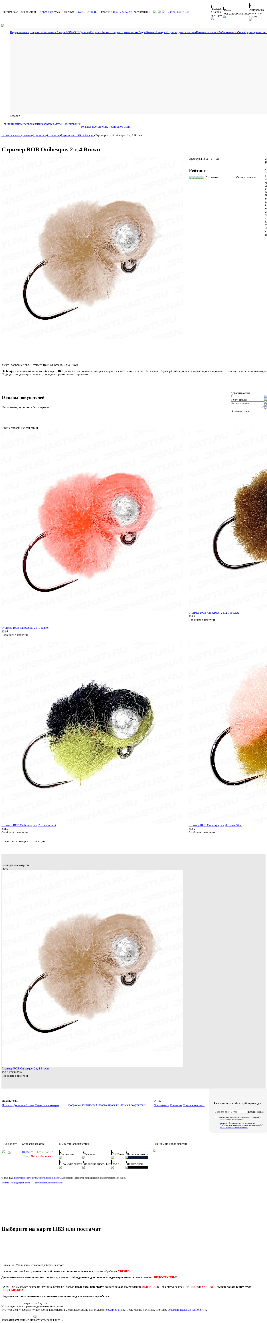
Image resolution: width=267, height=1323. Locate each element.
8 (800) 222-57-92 (121, 11)
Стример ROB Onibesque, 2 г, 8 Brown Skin (215, 825)
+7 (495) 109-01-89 (85, 11)
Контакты (176, 1105)
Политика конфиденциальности (15, 1182)
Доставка (19, 1105)
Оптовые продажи (107, 1104)
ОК (35, 1316)
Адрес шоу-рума (50, 11)
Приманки (127, 32)
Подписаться (256, 1111)
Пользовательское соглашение (48, 1182)
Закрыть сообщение (35, 1303)
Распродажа (29, 123)
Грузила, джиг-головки (181, 32)
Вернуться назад (11, 135)
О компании (161, 1105)
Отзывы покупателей (133, 1104)
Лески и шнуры (111, 32)
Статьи (58, 123)
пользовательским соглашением (234, 1127)
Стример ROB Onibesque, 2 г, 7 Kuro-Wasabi (28, 825)
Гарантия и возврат (47, 1105)
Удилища (84, 32)
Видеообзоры (45, 123)
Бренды (17, 123)
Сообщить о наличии (14, 634)
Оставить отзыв (246, 177)
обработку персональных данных (233, 1125)
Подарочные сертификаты (26, 32)
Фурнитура (251, 32)
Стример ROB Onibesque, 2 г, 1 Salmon (25, 627)
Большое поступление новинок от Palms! (106, 126)
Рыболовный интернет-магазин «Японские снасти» (37, 1178)
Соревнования (71, 123)
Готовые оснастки (207, 32)
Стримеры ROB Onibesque (77, 135)
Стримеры (53, 135)
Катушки (95, 32)
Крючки (151, 32)
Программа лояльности (81, 1104)
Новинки (7, 123)
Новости (7, 1105)
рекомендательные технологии (187, 1309)
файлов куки (116, 1309)
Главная (27, 135)
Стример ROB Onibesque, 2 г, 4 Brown (25, 1068)
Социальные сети (194, 1105)
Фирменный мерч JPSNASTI (61, 32)
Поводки (161, 32)
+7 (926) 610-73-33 (177, 11)
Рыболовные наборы (231, 32)
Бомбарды (140, 32)
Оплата (30, 1105)
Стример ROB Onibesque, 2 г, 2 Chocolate (214, 612)
